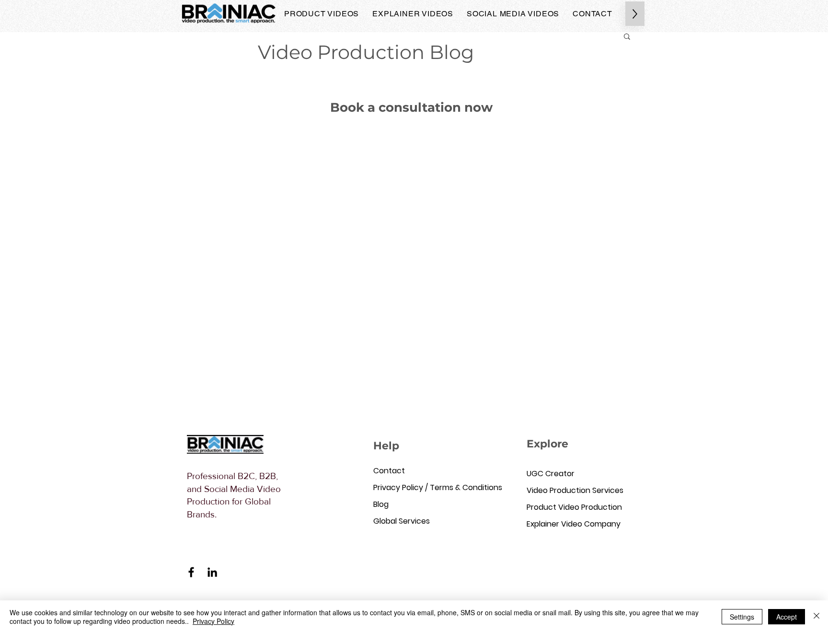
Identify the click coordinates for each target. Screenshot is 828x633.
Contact (389, 470)
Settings (742, 616)
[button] (627, 37)
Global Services (401, 521)
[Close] (816, 616)
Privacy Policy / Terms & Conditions (414, 487)
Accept (786, 616)
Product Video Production (567, 507)
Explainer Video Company (567, 523)
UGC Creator (551, 473)
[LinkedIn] (212, 572)
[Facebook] (191, 572)
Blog (381, 504)
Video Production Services (567, 490)
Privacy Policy (213, 621)
